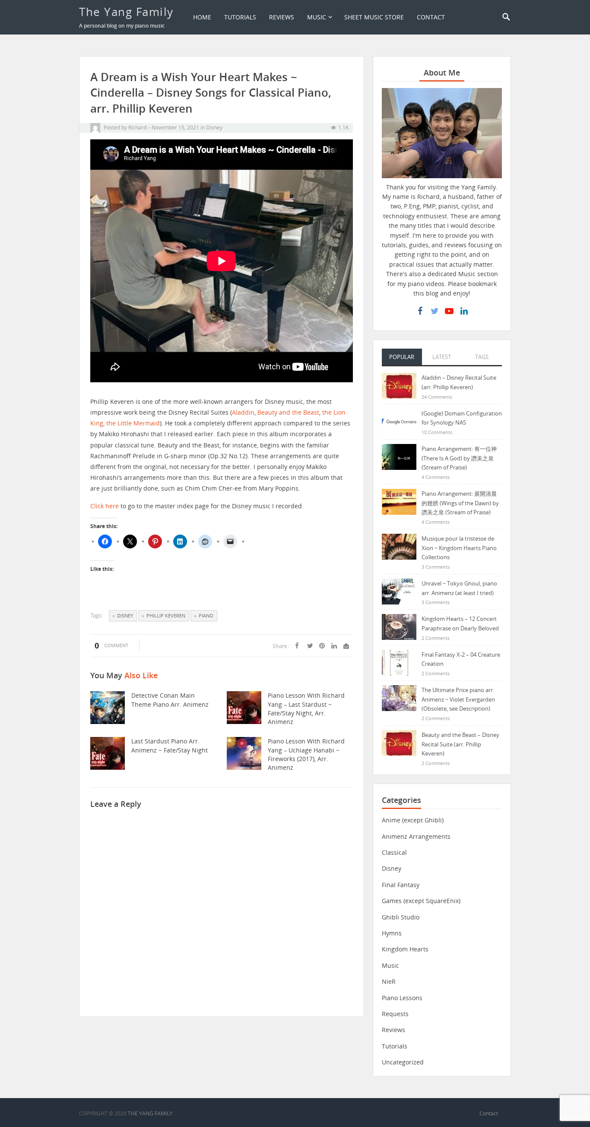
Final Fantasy (400, 885)
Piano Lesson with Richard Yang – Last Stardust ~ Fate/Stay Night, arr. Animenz (306, 708)
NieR (389, 981)
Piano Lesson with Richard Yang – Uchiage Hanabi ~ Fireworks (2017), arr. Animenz (306, 754)
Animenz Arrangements (416, 836)
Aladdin (243, 412)
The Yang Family (126, 11)
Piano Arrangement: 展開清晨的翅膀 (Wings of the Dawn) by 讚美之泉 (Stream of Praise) (460, 503)
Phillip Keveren (165, 615)
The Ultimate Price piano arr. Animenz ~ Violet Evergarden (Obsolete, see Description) (458, 699)
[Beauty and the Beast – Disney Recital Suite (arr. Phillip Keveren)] (399, 742)
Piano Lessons (402, 998)
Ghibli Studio (400, 917)
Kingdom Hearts (405, 949)
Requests (395, 1014)
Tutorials (240, 17)
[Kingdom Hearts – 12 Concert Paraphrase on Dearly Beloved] (399, 626)
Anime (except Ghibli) (413, 820)
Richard (137, 127)
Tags (481, 357)
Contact (431, 17)
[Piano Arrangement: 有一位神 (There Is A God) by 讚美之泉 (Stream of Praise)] (399, 456)
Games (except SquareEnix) (421, 901)
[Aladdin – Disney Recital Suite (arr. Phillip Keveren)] (399, 385)
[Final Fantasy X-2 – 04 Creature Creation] (399, 662)
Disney (214, 127)
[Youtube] (449, 311)
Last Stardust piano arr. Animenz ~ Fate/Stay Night (169, 745)
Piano (206, 615)
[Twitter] (434, 311)
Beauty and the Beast (288, 412)
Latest (441, 357)
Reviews (281, 17)
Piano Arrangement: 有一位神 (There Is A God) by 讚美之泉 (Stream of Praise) (459, 458)
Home (202, 17)
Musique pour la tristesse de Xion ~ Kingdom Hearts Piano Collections (459, 548)
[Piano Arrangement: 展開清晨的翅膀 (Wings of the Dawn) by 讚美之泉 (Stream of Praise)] (399, 501)
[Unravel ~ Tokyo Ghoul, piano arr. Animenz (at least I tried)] (399, 591)
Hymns (392, 933)
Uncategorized (403, 1062)
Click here (104, 506)
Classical (394, 852)
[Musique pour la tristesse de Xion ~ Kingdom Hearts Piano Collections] (399, 546)
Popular (401, 357)
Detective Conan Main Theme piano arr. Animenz (170, 699)
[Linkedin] (463, 311)
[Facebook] (419, 311)
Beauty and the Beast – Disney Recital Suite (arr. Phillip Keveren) (460, 744)
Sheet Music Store (374, 17)
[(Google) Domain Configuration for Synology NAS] (399, 421)
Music (316, 17)
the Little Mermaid (133, 423)
